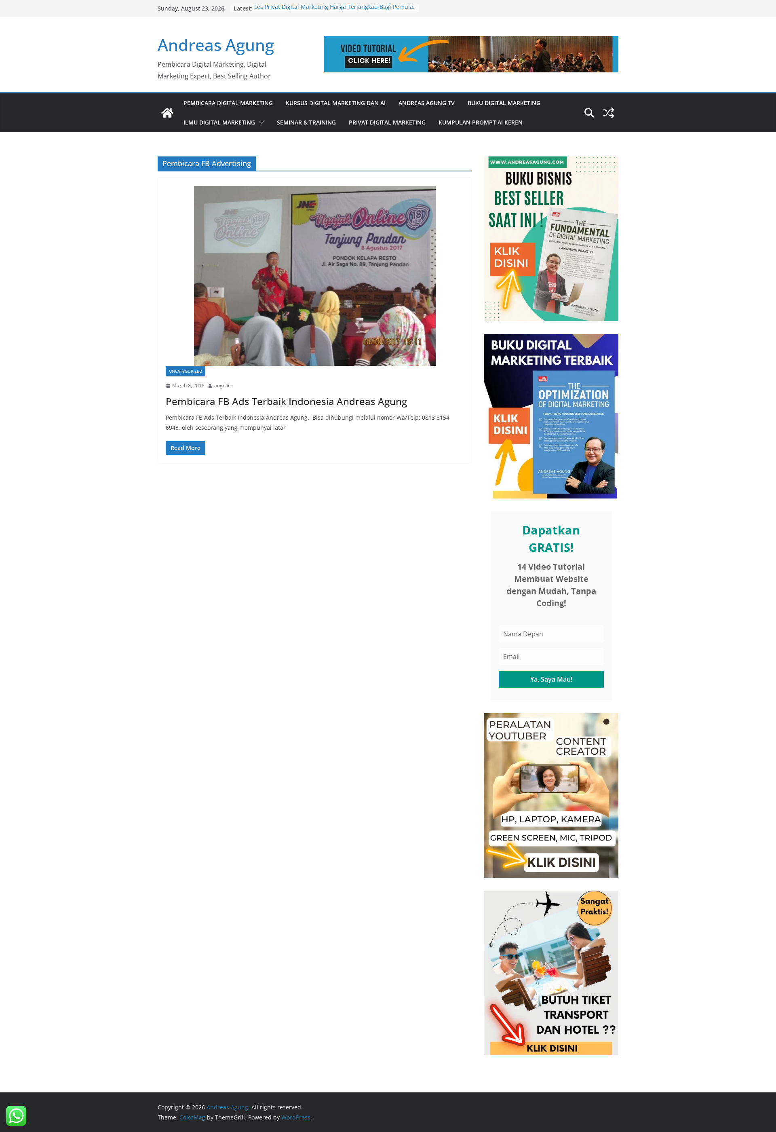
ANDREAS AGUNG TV (427, 103)
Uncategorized (185, 371)
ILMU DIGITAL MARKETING (219, 122)
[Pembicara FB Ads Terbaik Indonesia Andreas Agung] (315, 276)
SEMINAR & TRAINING (306, 122)
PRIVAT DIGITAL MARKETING (387, 122)
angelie (222, 385)
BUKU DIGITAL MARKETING (504, 103)
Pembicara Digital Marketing (228, 103)
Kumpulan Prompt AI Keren (481, 122)
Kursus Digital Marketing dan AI (336, 103)
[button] (259, 122)
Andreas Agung (216, 45)
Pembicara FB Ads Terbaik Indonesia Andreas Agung (286, 401)
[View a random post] (608, 112)
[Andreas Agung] (167, 112)
